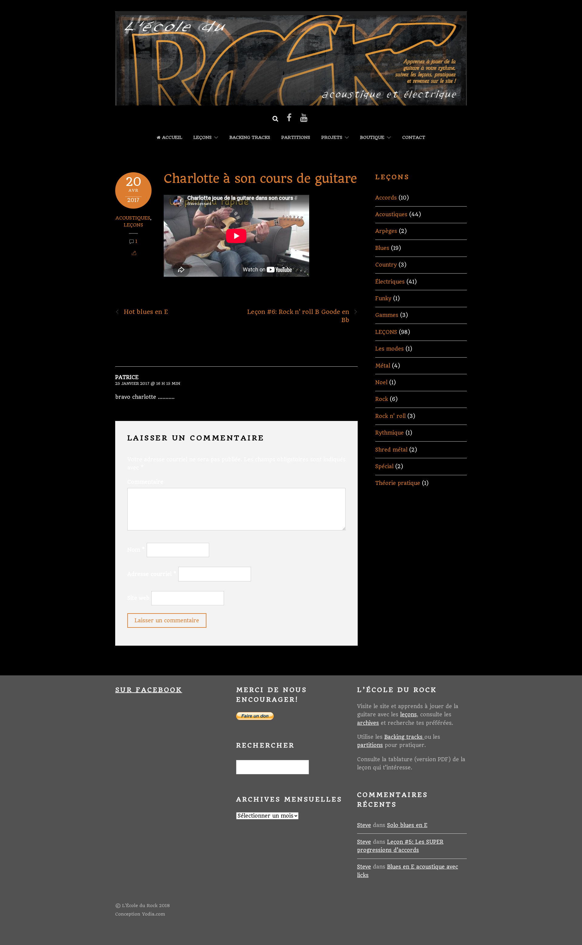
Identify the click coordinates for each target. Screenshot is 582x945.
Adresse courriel (151, 574)
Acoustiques (132, 218)
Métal (382, 366)
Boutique (372, 137)
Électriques (390, 282)
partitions (370, 745)
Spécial (384, 466)
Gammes (386, 315)
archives (368, 723)
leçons (408, 714)
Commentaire (145, 482)
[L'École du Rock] (291, 102)
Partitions (295, 137)
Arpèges (386, 231)
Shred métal (391, 450)
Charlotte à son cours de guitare (260, 178)
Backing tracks (249, 137)
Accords (386, 198)
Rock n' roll (390, 416)
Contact (413, 137)
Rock (381, 399)
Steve (364, 825)
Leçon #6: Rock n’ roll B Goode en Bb (298, 316)
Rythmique (389, 433)
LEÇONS (202, 137)
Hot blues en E (146, 311)
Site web (138, 598)
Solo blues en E (407, 825)
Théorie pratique (397, 483)
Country (386, 265)
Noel (381, 382)
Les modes (389, 349)
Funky (383, 298)
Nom (136, 550)
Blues (382, 248)
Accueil (171, 137)
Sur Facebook (148, 690)
